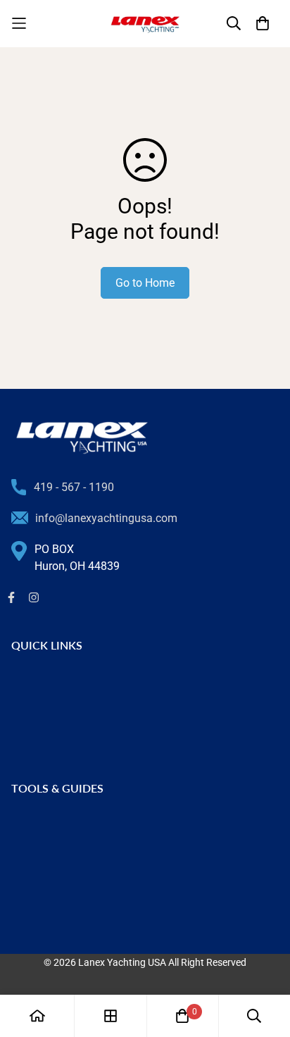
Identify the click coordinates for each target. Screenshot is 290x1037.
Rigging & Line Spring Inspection (91, 824)
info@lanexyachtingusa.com (106, 518)
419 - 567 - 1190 (74, 487)
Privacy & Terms (51, 748)
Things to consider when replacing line (106, 846)
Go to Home (145, 283)
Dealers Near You (53, 703)
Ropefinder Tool (50, 914)
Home (26, 681)
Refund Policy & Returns (71, 726)
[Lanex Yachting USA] (145, 23)
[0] (182, 1016)
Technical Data (48, 891)
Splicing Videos (49, 869)
